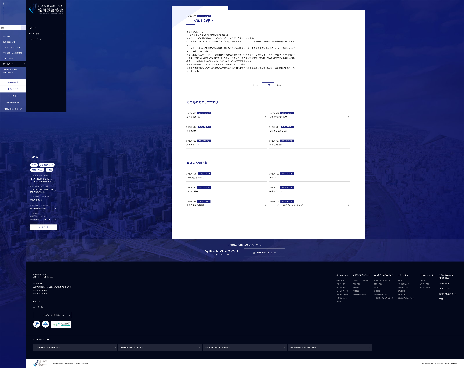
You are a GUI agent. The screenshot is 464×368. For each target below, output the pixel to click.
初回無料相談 (13, 82)
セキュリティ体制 (342, 291)
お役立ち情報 (403, 275)
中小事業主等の (384, 298)
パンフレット (13, 96)
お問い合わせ (13, 89)
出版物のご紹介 (342, 298)
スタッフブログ (35, 39)
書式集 (400, 280)
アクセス (339, 301)
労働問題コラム (403, 287)
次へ (279, 85)
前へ (257, 85)
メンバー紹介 (341, 284)
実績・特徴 (356, 284)
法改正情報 (401, 291)
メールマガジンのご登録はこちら (52, 315)
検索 (441, 299)
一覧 (268, 85)
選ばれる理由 (341, 287)
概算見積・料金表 (342, 294)
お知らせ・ (427, 275)
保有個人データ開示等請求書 (447, 363)
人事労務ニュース (404, 284)
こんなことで (361, 280)
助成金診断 (401, 294)
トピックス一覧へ (43, 227)
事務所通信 (407, 298)
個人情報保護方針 (13, 102)
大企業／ (361, 275)
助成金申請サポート (359, 294)
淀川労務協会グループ (13, 109)
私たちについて (343, 275)
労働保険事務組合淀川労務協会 (10, 71)
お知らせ (32, 28)
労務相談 (356, 291)
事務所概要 (340, 280)
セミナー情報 (34, 33)
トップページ (8, 36)
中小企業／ (383, 275)
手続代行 (356, 287)
